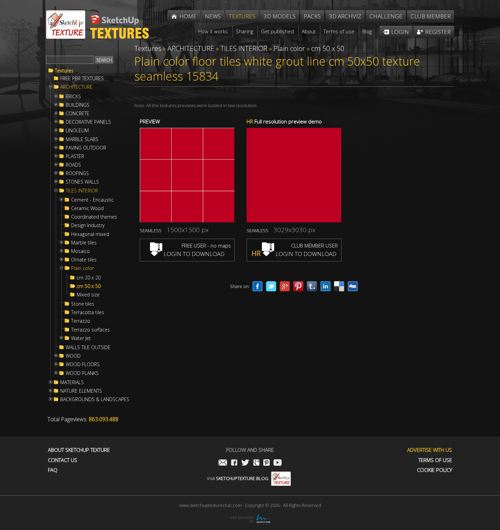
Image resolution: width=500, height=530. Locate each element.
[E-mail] (222, 463)
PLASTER (75, 156)
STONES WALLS (82, 182)
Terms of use (435, 460)
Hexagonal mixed (90, 234)
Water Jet (81, 338)
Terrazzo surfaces (90, 330)
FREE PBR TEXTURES (82, 78)
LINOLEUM (77, 130)
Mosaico (80, 251)
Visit (237, 478)
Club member (431, 16)
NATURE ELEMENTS (81, 391)
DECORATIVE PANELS (88, 122)
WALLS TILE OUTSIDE (88, 347)
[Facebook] (257, 286)
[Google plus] (285, 286)
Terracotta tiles (87, 312)
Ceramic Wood (87, 208)
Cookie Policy (434, 470)
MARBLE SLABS (82, 139)
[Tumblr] (312, 286)
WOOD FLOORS (83, 364)
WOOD (73, 356)
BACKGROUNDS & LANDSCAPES (94, 399)
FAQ (52, 470)
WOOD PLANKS (82, 373)
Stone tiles (82, 304)
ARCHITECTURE (76, 87)
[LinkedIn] (325, 286)
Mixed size (88, 295)
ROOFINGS (77, 173)
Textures (64, 71)
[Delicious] (339, 286)
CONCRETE (77, 113)
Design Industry (87, 225)
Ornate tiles (84, 260)
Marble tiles (84, 243)
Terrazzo (80, 321)
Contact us (62, 460)
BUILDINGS (77, 105)
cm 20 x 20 (89, 278)
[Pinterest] (298, 286)
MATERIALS (72, 382)
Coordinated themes (94, 217)
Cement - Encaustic (92, 200)
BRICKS (73, 96)
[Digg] (353, 286)
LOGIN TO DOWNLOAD (193, 254)
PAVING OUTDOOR (86, 148)
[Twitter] (271, 286)
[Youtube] (277, 463)
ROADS (73, 165)
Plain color (82, 268)
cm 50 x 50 (89, 286)
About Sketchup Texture (79, 450)
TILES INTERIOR (82, 191)
